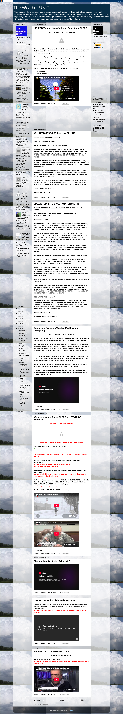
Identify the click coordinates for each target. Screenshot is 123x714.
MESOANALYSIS (98, 110)
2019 (19, 313)
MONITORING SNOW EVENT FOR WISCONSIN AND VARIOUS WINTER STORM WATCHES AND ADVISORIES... (23, 153)
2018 (19, 316)
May (20, 346)
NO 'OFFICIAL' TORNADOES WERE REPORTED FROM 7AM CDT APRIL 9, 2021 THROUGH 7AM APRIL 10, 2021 (23, 238)
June (20, 343)
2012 (19, 409)
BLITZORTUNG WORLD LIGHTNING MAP (100, 99)
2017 (19, 318)
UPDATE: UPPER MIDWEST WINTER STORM (56, 204)
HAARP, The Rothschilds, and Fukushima (55, 600)
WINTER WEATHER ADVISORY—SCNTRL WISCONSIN (22, 70)
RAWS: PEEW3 (97, 102)
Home (62, 700)
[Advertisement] (61, 118)
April (20, 348)
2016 (19, 321)
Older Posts (84, 700)
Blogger (71, 710)
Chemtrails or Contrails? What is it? (52, 561)
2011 (19, 411)
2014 (19, 326)
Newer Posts (39, 700)
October (21, 335)
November (22, 333)
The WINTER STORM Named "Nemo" (52, 651)
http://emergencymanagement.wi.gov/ (46, 486)
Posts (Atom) (45, 704)
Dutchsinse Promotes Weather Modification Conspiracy (23, 378)
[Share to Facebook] (66, 104)
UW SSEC (96, 117)
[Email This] (62, 104)
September (22, 338)
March (21, 351)
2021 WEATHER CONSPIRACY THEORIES (26, 88)
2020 (19, 311)
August (21, 340)
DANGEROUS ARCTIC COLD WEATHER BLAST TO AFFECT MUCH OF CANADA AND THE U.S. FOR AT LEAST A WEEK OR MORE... (23, 127)
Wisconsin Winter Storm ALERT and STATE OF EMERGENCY (24, 386)
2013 (19, 328)
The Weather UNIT (31, 7)
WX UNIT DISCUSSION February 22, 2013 (54, 133)
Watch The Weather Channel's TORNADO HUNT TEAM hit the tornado (22, 195)
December (22, 330)
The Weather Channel (99, 119)
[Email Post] (59, 103)
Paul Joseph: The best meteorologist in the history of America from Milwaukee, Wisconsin (23, 216)
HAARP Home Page (98, 121)
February (22, 353)
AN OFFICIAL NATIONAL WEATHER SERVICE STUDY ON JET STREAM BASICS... (23, 108)
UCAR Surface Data (98, 112)
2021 (19, 308)
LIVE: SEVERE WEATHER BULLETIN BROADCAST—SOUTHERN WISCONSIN (22, 182)
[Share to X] (65, 104)
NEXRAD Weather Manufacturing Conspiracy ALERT (60, 28)
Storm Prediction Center (99, 115)
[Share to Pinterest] (68, 104)
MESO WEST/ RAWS (99, 104)
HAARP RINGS (24, 51)
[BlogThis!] (64, 104)
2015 (19, 323)
